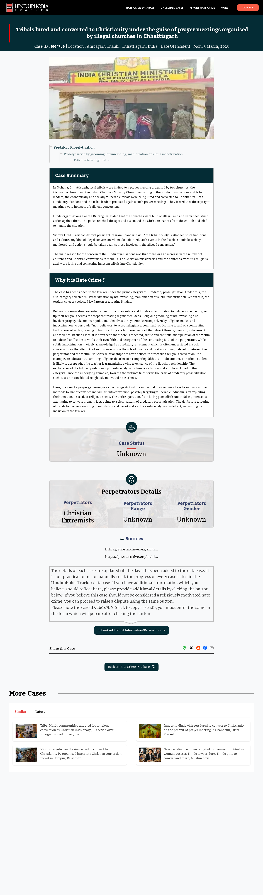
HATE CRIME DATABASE (140, 7)
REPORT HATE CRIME (202, 7)
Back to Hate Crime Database (129, 667)
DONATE (248, 7)
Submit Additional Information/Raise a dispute (131, 630)
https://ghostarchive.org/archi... (131, 549)
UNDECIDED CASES (172, 7)
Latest (40, 711)
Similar (20, 711)
